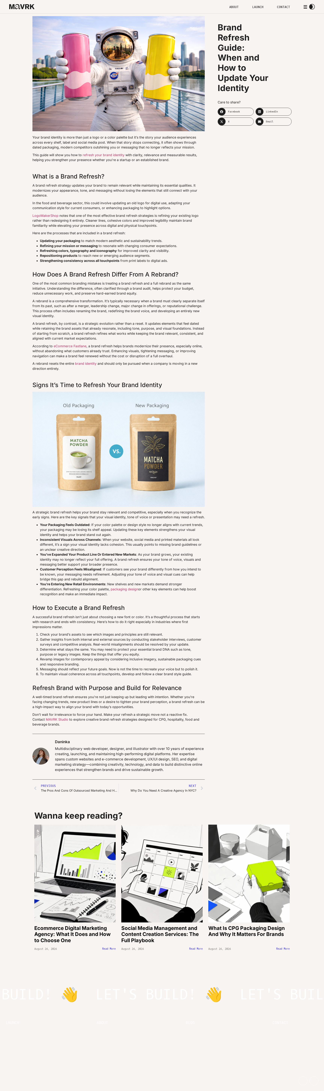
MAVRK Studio (57, 719)
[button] (236, 112)
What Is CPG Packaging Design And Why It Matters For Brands (246, 931)
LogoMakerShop (45, 216)
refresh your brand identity (103, 155)
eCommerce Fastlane (70, 346)
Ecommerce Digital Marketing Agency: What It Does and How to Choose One (72, 934)
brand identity (86, 363)
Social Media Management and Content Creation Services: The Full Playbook (160, 934)
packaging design (124, 589)
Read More (109, 949)
